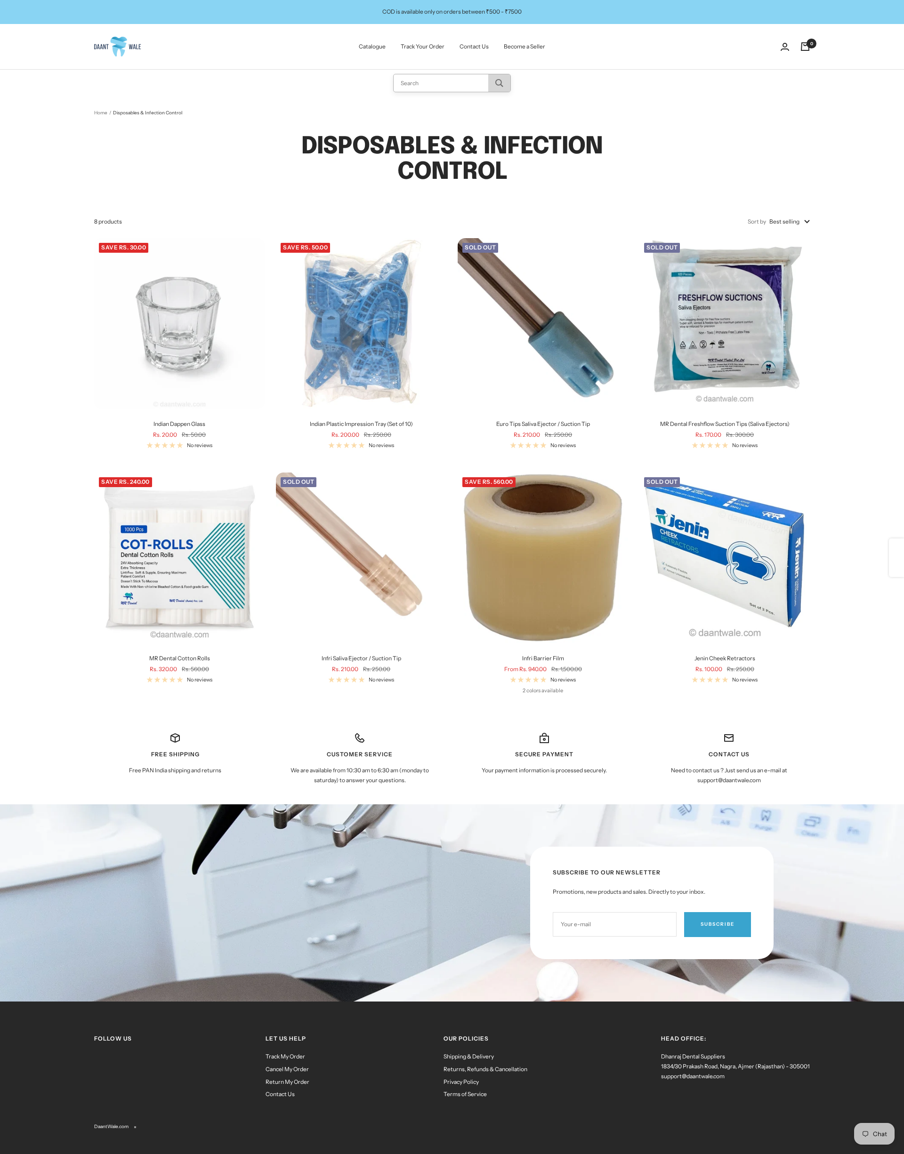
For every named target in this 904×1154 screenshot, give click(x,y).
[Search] (499, 83)
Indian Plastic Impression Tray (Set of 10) (361, 423)
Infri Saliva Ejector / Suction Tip (361, 658)
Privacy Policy (461, 1081)
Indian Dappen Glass (179, 423)
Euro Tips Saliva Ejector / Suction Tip (543, 423)
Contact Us (474, 46)
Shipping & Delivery (469, 1056)
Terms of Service (465, 1094)
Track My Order (285, 1056)
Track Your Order (422, 46)
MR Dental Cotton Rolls (179, 658)
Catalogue (372, 46)
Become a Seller (524, 46)
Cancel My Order (287, 1069)
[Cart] (805, 46)
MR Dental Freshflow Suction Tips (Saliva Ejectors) (725, 423)
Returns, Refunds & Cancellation (485, 1069)
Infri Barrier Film (543, 658)
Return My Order (287, 1081)
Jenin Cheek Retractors (724, 658)
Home (100, 113)
